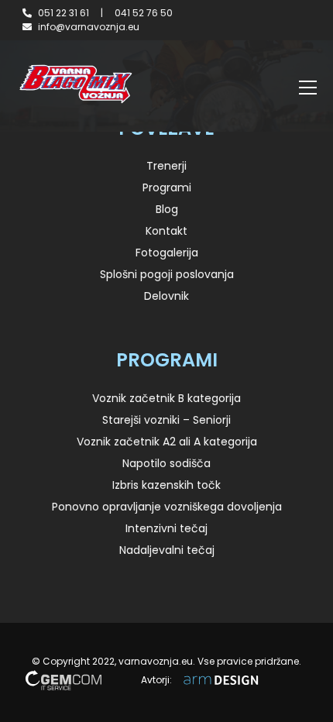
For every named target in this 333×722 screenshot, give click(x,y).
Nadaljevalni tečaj (167, 550)
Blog (167, 209)
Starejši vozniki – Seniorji (166, 420)
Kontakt (166, 231)
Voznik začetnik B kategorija (166, 398)
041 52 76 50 (144, 12)
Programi (166, 187)
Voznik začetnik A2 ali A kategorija (167, 441)
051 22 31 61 (63, 12)
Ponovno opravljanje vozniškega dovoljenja (167, 506)
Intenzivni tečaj (166, 528)
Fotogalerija (167, 252)
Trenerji (166, 166)
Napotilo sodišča (166, 463)
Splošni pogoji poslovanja (167, 274)
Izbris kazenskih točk (166, 485)
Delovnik (166, 296)
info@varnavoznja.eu (88, 26)
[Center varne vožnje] (75, 84)
